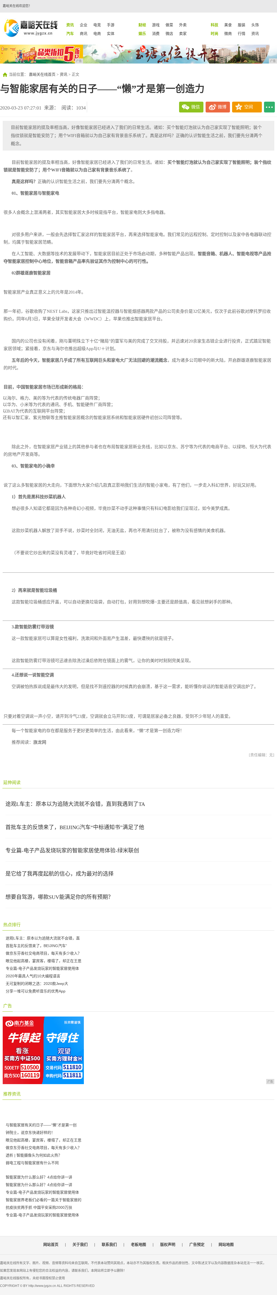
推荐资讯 (12, 1094)
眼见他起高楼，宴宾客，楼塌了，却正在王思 (43, 961)
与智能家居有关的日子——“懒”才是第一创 (41, 1125)
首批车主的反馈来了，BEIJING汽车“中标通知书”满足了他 (74, 827)
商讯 (83, 33)
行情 (241, 33)
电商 (97, 33)
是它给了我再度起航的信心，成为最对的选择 (59, 874)
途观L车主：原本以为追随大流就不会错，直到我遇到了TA (75, 804)
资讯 (255, 33)
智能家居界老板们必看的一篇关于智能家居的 (43, 1200)
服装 (241, 25)
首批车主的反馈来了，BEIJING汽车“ (36, 946)
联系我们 (109, 1244)
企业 (83, 25)
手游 (110, 25)
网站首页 (50, 1244)
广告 (7, 1006)
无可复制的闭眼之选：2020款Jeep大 (37, 983)
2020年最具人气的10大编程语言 (33, 976)
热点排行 (12, 924)
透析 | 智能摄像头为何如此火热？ (34, 1155)
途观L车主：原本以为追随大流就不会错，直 (43, 938)
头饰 (255, 25)
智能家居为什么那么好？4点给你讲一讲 (39, 1177)
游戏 (156, 25)
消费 (156, 33)
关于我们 (80, 1244)
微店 (169, 33)
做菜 (169, 25)
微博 (222, 107)
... (269, 107)
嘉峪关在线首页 (42, 74)
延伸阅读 (12, 782)
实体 (110, 33)
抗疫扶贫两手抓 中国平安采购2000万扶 (39, 1207)
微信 (195, 107)
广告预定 (197, 1244)
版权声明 (167, 1244)
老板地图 (138, 1244)
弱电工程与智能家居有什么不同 (32, 1163)
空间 (248, 107)
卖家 (183, 33)
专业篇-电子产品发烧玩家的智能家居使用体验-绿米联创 (72, 851)
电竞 (97, 25)
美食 (228, 25)
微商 (228, 33)
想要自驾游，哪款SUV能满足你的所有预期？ (59, 897)
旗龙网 (39, 742)
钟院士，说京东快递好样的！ (30, 1132)
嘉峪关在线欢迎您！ (17, 6)
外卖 (183, 25)
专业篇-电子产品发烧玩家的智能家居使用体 (42, 968)
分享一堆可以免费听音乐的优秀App (35, 991)
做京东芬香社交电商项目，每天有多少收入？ (43, 953)
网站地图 (226, 1244)
